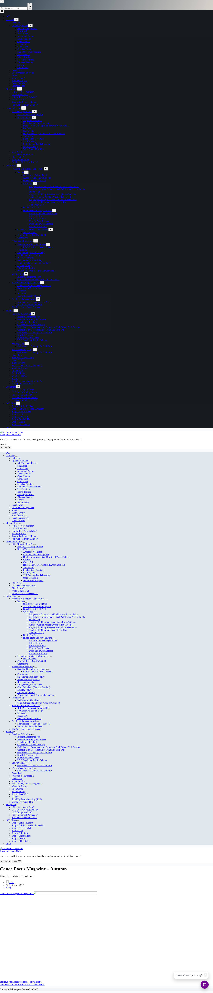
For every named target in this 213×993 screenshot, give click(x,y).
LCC (8, 453)
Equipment (11, 804)
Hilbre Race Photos (38, 653)
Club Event (22, 481)
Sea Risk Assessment (27, 755)
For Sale (27, 559)
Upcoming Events (20, 460)
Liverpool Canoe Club (10, 434)
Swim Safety (23, 502)
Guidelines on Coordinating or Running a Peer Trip (40, 750)
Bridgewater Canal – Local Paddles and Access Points (54, 614)
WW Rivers (22, 468)
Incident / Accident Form (28, 737)
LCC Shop (11, 820)
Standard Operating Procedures (31, 669)
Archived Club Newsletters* (25, 593)
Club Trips (28, 611)
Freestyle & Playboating (23, 776)
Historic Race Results (39, 648)
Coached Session (25, 484)
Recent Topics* (24, 549)
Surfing (20, 499)
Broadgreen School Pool (34, 609)
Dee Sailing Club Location (41, 651)
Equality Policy (24, 690)
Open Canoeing (30, 578)
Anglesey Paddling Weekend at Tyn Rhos (48, 630)
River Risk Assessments (28, 757)
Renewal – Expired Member (25, 536)
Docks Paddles (24, 473)
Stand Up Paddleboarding (29, 486)
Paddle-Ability (18, 791)
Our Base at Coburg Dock (35, 604)
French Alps (34, 619)
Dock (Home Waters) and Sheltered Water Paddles (46, 557)
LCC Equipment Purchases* (25, 815)
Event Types (17, 505)
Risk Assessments (25, 682)
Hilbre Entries (35, 643)
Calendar (10, 455)
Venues (15, 510)
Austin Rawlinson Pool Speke (37, 606)
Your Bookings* (19, 515)
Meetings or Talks (25, 494)
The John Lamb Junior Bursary (26, 729)
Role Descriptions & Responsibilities (34, 708)
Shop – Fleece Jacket (21, 828)
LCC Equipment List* (22, 812)
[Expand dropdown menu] (16, 456)
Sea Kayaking (29, 572)
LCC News (17, 583)
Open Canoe (17, 789)
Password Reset (19, 533)
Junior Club (28, 567)
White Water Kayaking (33, 580)
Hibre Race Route (37, 645)
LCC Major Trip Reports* (24, 585)
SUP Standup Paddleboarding (36, 575)
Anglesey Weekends (32, 552)
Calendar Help (18, 520)
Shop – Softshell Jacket (22, 822)
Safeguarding (18, 697)
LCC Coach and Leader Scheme (38, 671)
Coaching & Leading (21, 734)
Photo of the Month (20, 591)
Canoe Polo (22, 479)
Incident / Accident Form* (29, 700)
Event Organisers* (20, 518)
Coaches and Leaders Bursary (31, 744)
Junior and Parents (25, 471)
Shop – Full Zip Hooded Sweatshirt (28, 825)
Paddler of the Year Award (24, 721)
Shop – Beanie (18, 838)
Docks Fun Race (31, 635)
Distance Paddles (25, 497)
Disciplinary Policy (26, 692)
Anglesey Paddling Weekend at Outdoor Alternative (53, 627)
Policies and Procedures (22, 666)
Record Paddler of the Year (29, 726)
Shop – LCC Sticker (21, 841)
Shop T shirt (17, 830)
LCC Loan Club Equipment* (25, 809)
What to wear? (30, 658)
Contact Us (22, 664)
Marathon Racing (20, 786)
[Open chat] (205, 985)
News (8, 887)
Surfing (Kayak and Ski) (23, 802)
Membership (11, 523)
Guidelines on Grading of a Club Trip (34, 752)
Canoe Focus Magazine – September (17, 893)
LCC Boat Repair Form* (23, 807)
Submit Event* (18, 512)
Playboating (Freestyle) (33, 570)
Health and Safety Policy (28, 679)
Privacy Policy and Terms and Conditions (36, 695)
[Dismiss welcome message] (205, 975)
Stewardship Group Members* (26, 705)
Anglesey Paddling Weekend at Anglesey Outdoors (52, 622)
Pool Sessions (23, 489)
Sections (9, 731)
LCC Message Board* (22, 544)
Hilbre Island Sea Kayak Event (37, 638)
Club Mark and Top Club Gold (31, 661)
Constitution (23, 674)
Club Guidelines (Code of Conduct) (33, 687)
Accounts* (22, 716)
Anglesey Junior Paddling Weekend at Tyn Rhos (51, 625)
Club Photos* (18, 588)
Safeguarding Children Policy (30, 677)
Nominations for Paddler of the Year (33, 723)
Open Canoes (23, 476)
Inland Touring (24, 492)
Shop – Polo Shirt (20, 833)
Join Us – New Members (23, 526)
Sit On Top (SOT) (20, 794)
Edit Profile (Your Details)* (24, 531)
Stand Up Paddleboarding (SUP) (27, 799)
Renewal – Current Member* (25, 539)
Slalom (15, 796)
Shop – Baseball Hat (21, 836)
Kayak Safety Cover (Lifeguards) (27, 783)
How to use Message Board (30, 546)
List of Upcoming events (23, 507)
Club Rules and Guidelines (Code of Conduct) (38, 703)
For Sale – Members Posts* (24, 817)
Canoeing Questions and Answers (32, 656)
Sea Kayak (22, 466)
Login (8, 843)
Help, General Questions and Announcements (44, 565)
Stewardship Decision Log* (30, 710)
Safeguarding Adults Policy (29, 684)
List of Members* (20, 528)
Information (11, 596)
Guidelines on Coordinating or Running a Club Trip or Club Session (48, 747)
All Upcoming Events (27, 463)
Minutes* (21, 713)
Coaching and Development (36, 554)
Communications (13, 541)
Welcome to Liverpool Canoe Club (28, 598)
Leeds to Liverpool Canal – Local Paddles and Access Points (57, 617)
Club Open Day (36, 632)
